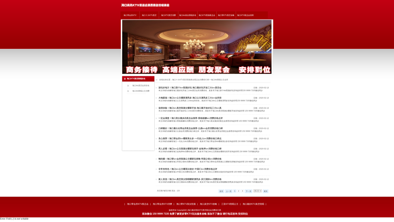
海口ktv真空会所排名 (140, 85)
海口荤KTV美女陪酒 (186, 204)
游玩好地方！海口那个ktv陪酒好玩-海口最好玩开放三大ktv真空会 (190, 87)
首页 (221, 191)
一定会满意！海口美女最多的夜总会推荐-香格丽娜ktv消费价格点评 (191, 118)
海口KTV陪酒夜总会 (207, 15)
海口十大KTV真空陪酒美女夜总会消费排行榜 (190, 80)
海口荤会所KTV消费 (162, 204)
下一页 (248, 191)
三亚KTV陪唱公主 (229, 204)
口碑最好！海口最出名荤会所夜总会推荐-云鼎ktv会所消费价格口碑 (191, 128)
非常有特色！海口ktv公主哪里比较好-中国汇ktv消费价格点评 (188, 169)
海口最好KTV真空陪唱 (253, 204)
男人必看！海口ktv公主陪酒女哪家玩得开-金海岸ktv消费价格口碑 (190, 149)
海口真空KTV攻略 (208, 204)
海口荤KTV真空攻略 (226, 15)
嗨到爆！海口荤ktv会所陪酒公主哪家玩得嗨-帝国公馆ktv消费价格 (190, 159)
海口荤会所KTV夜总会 (138, 204)
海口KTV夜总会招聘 (245, 15)
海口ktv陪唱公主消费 (140, 91)
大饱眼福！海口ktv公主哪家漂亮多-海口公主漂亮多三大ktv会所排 (190, 98)
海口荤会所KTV (130, 15)
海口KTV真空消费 (168, 15)
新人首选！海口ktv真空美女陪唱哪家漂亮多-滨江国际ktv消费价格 (190, 179)
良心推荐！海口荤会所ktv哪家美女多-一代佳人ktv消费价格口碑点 (190, 138)
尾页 (265, 191)
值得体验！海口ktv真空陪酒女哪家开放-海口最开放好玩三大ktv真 (190, 108)
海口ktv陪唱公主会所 (219, 80)
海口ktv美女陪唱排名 (187, 15)
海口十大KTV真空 (149, 15)
